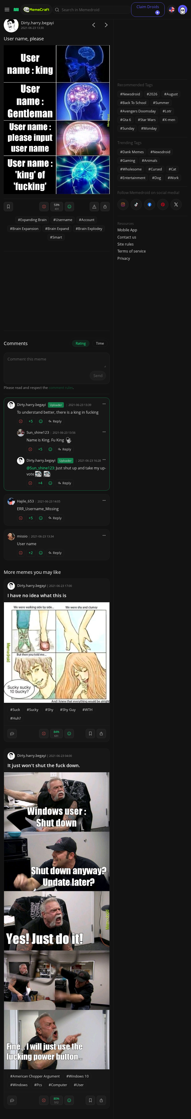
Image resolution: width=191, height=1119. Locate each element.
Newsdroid (131, 94)
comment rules (61, 387)
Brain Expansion (25, 228)
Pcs (39, 1084)
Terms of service (131, 251)
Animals (150, 160)
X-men (170, 119)
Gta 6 (127, 119)
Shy (50, 709)
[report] (94, 206)
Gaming (129, 160)
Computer (59, 1084)
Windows (20, 1084)
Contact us (126, 237)
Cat (173, 169)
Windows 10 (79, 1076)
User (80, 1084)
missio (22, 536)
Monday (150, 128)
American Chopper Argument (36, 1076)
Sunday (128, 128)
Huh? (17, 718)
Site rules (125, 244)
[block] (105, 206)
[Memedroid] (15, 9)
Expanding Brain (33, 219)
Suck (16, 709)
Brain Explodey (90, 228)
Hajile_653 (25, 501)
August (172, 94)
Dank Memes (133, 151)
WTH (88, 709)
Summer (162, 102)
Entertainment (134, 177)
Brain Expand (58, 228)
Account (87, 219)
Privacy (123, 258)
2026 (153, 94)
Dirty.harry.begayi (37, 22)
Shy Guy (69, 709)
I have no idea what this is (36, 595)
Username (64, 219)
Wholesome (132, 169)
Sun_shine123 (38, 432)
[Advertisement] (152, 46)
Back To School (134, 102)
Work (174, 177)
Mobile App (127, 229)
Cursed (156, 169)
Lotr (168, 111)
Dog (157, 177)
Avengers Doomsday (139, 111)
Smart (57, 237)
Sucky (33, 709)
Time (100, 343)
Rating (81, 343)
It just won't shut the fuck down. (43, 765)
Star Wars (148, 119)
